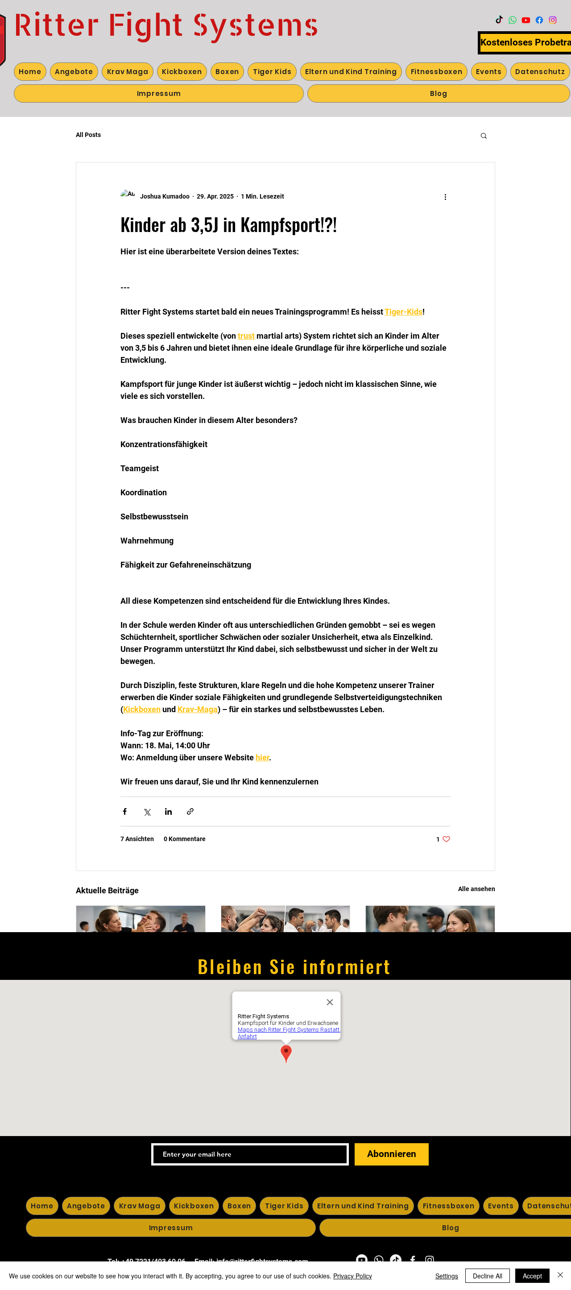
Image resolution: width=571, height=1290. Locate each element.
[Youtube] (526, 20)
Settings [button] (446, 1275)
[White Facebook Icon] (412, 1260)
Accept (532, 1275)
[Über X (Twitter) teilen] (146, 811)
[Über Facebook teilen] (124, 811)
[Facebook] (539, 20)
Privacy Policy (352, 1275)
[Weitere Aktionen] (445, 196)
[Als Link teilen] (190, 811)
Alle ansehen (476, 888)
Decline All (487, 1275)
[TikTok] (499, 20)
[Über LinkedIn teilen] (168, 811)
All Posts (88, 134)
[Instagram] (553, 20)
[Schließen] (560, 1276)
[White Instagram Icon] (429, 1260)
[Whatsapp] (512, 20)
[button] (484, 135)
